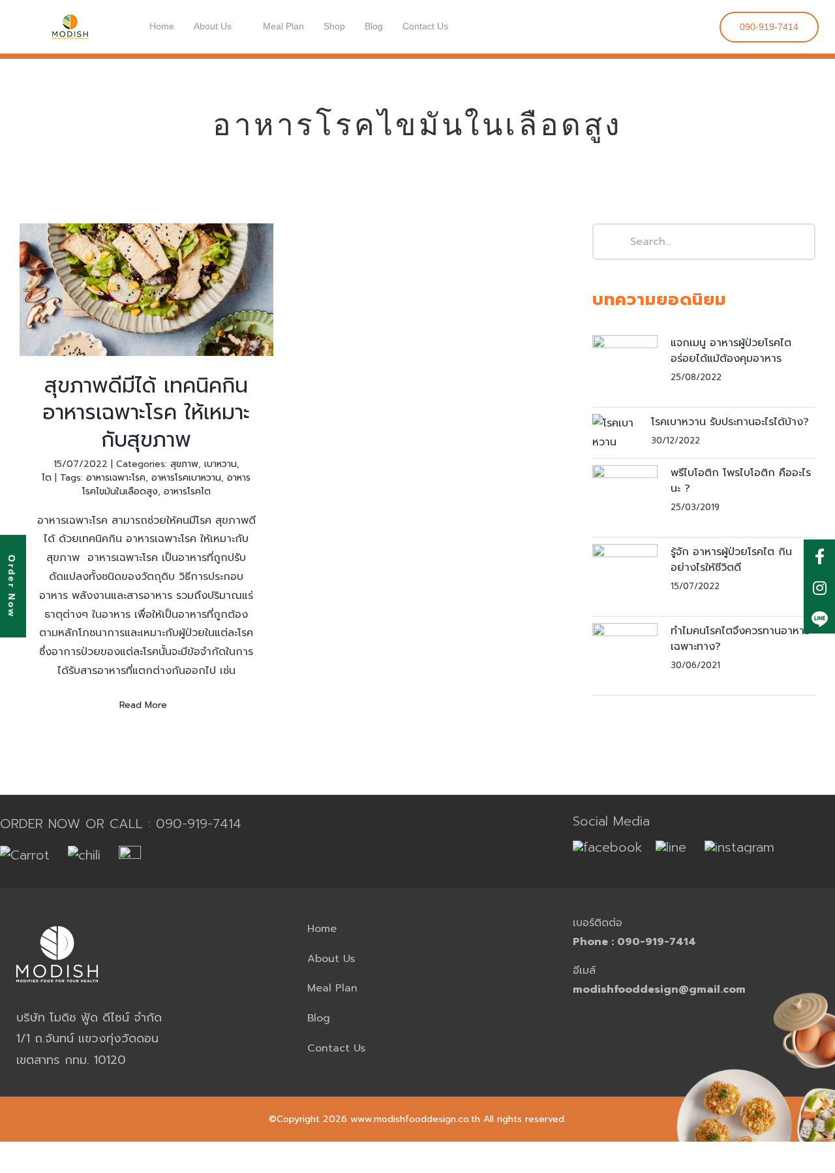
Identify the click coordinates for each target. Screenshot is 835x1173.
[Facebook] (819, 555)
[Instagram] (819, 586)
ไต (47, 478)
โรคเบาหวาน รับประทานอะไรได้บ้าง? (730, 422)
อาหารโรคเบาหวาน (186, 478)
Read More (143, 705)
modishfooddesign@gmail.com (659, 989)
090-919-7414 (198, 823)
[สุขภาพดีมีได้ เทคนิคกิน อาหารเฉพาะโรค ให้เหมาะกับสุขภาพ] (146, 289)
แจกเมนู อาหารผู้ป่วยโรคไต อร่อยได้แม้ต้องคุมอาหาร (731, 350)
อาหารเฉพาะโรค (115, 478)
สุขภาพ (184, 464)
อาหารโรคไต (187, 491)
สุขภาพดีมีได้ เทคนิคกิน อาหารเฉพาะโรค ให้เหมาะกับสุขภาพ (146, 248)
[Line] (819, 618)
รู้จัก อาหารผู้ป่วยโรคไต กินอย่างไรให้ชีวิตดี (731, 559)
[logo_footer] (57, 919)
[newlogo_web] (70, 12)
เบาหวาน (220, 464)
